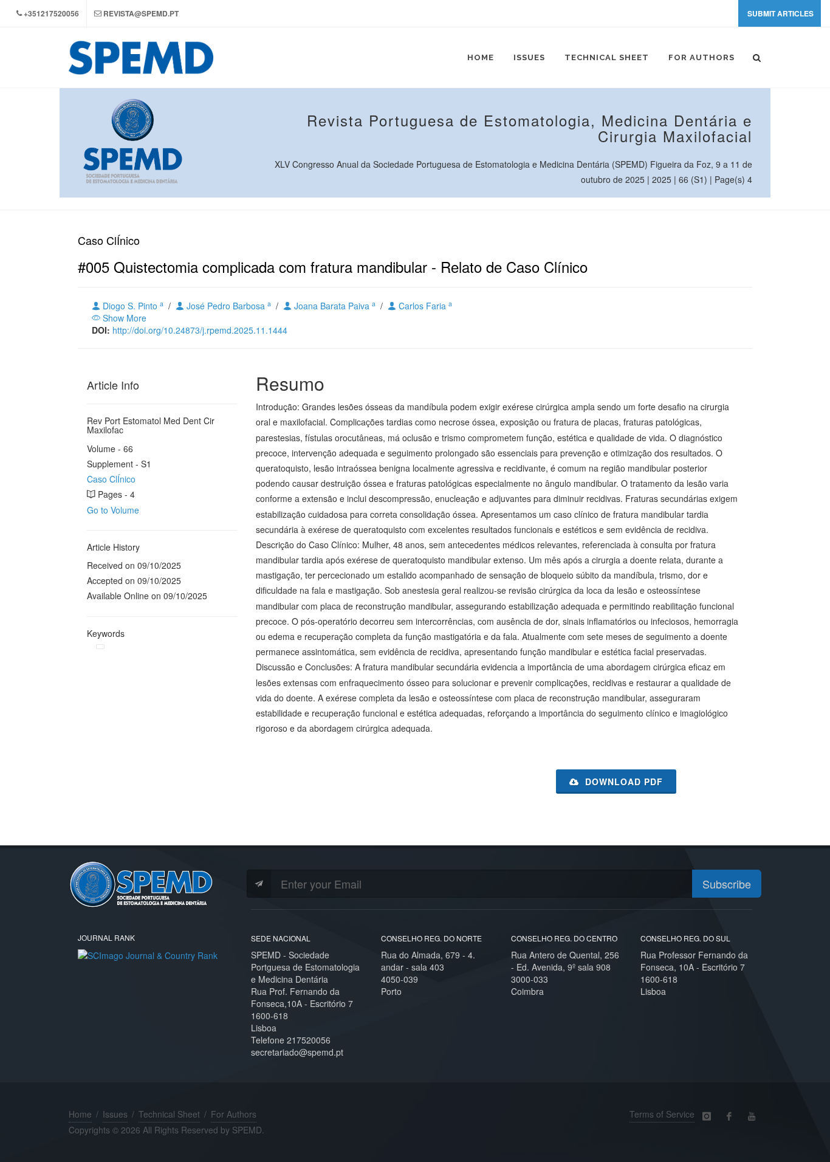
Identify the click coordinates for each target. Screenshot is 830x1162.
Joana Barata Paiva (334, 306)
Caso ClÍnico (111, 479)
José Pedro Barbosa (227, 306)
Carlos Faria (424, 306)
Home (80, 1114)
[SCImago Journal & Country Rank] (148, 954)
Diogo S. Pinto (131, 306)
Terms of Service (662, 1114)
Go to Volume (113, 510)
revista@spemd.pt (141, 13)
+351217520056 (51, 13)
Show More (123, 318)
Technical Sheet (169, 1114)
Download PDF (622, 781)
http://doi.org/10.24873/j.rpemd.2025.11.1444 (199, 330)
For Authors (233, 1114)
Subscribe (726, 884)
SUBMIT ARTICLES (780, 13)
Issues (115, 1114)
